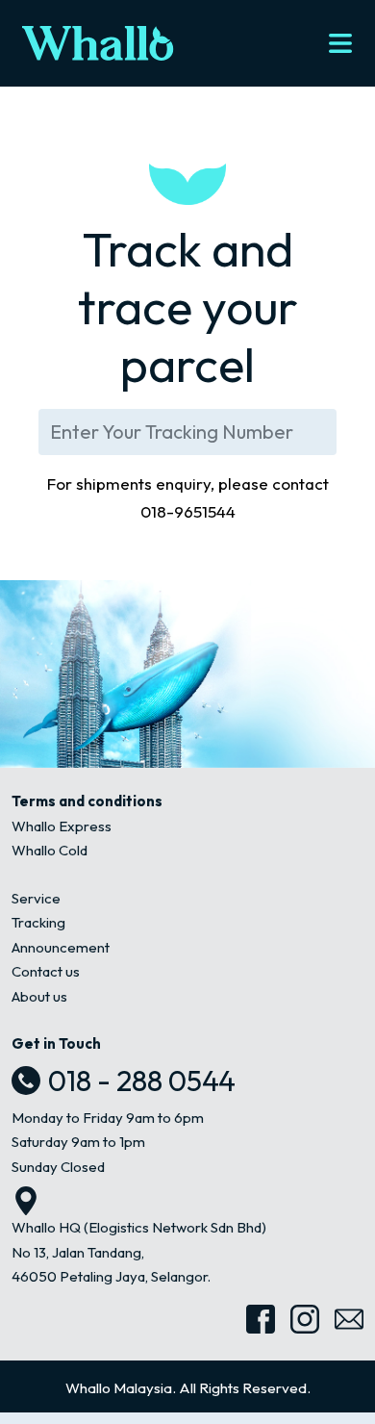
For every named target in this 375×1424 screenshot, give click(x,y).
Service (36, 898)
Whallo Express (62, 826)
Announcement (61, 947)
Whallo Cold (50, 850)
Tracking (38, 922)
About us (39, 996)
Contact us (46, 971)
